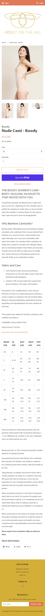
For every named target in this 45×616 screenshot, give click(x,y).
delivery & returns (22, 569)
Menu (6, 3)
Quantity (5, 157)
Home (4, 43)
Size (3, 147)
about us (22, 575)
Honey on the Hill (22, 611)
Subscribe (36, 604)
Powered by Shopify (36, 611)
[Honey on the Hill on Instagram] (22, 587)
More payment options (22, 184)
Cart (41, 3)
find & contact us (22, 572)
